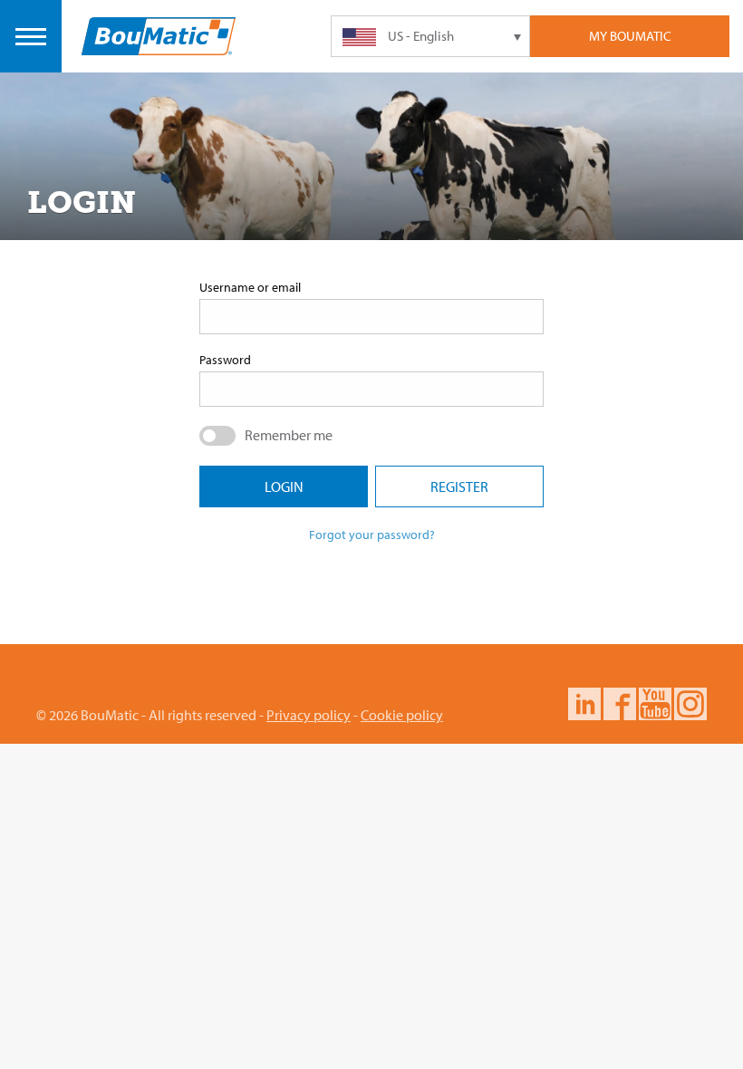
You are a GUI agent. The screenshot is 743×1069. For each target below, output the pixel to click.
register (459, 486)
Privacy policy (308, 715)
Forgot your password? (372, 534)
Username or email (250, 287)
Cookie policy (402, 715)
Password (225, 360)
